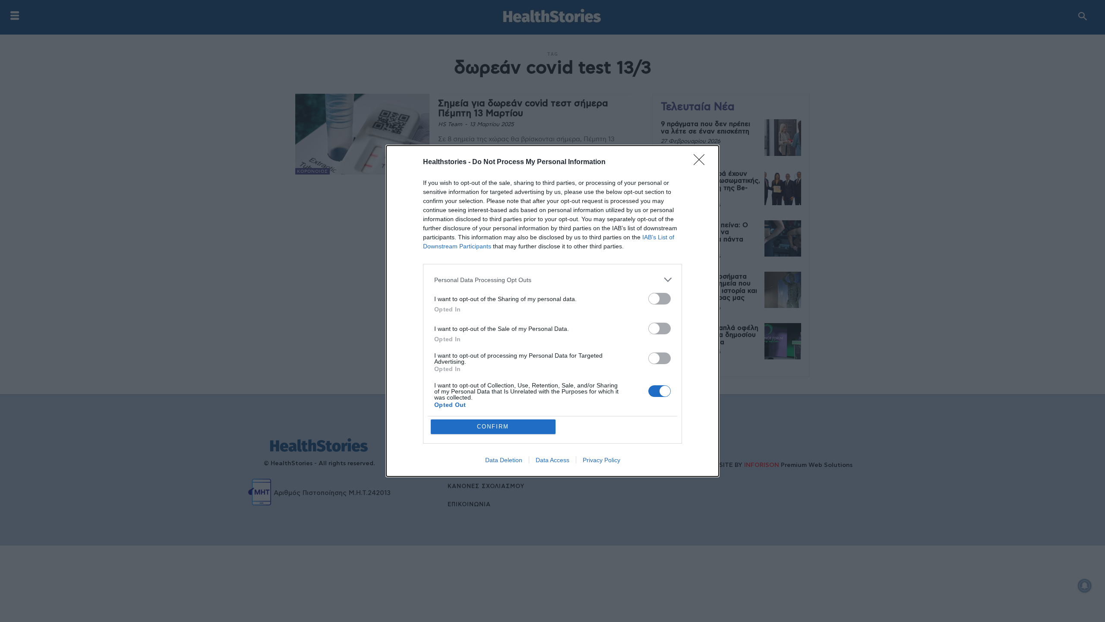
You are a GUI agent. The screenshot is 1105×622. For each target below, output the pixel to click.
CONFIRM (493, 426)
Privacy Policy (601, 460)
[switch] (659, 299)
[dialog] (552, 311)
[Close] (702, 162)
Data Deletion (503, 460)
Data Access (552, 460)
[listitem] (552, 279)
